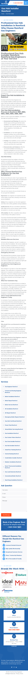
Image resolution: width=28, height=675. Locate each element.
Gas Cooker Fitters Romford (13, 437)
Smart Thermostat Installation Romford (13, 466)
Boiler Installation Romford (12, 396)
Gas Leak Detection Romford (13, 472)
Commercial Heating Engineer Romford (13, 391)
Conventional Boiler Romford (13, 476)
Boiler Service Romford (11, 404)
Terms (21, 673)
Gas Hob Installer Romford (12, 445)
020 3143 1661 (18, 3)
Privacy (18, 673)
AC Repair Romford (10, 413)
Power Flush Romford (11, 425)
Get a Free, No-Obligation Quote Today (14, 524)
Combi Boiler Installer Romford (13, 458)
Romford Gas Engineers (16, 672)
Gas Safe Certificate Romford (13, 421)
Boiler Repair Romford (11, 400)
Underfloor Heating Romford (13, 449)
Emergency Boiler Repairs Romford (14, 417)
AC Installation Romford (11, 408)
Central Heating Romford (12, 453)
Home (2, 13)
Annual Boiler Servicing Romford (14, 429)
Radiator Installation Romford (13, 462)
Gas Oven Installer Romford (12, 441)
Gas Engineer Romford (11, 386)
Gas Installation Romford (12, 433)
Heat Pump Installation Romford (13, 480)
